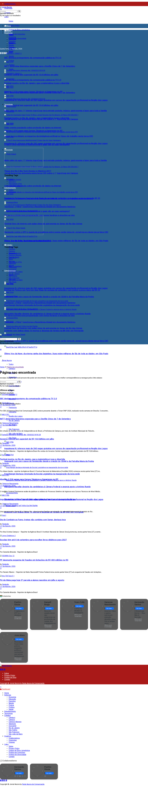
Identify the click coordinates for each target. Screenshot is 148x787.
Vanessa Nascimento (10, 423)
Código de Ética (10, 677)
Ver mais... (19, 608)
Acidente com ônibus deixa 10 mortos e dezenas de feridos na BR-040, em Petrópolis (44, 331)
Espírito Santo (14, 257)
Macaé (11, 265)
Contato (7, 679)
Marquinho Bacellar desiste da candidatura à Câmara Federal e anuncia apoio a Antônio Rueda (47, 487)
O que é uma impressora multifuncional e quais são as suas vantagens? (37, 144)
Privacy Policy (14, 25)
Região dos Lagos (16, 416)
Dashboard (6, 689)
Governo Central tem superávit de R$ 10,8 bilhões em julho (31, 105)
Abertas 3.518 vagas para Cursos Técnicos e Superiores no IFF (33, 130)
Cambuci (12, 369)
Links (6, 17)
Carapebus (13, 253)
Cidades (9, 245)
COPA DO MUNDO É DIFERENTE (78, 611)
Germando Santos (139, 603)
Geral (11, 43)
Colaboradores (9, 4)
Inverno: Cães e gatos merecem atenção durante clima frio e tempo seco (110, 617)
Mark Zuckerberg (15, 266)
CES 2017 (12, 182)
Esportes (12, 41)
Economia (12, 37)
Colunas (12, 742)
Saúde (11, 69)
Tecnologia (8, 104)
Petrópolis (13, 268)
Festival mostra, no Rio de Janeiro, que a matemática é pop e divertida (36, 83)
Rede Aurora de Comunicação (33, 683)
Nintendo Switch (15, 180)
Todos (11, 35)
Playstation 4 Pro (15, 262)
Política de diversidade (17, 38)
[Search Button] (19, 11)
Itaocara (12, 261)
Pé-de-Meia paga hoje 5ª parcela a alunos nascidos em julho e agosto (32, 580)
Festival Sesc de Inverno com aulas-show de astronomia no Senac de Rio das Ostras (43, 328)
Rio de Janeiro (14, 421)
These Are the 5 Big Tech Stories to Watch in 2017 (27, 171)
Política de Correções (17, 34)
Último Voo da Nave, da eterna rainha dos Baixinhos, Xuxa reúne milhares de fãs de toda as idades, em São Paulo (56, 353)
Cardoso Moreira (15, 255)
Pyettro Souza (17, 603)
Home (8, 26)
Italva (11, 259)
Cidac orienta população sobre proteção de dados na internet (32, 186)
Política (11, 65)
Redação (5, 403)
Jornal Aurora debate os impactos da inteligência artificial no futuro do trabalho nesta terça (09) (48, 136)
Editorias (9, 33)
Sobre (11, 21)
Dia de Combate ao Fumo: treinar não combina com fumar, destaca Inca (33, 520)
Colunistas (8, 8)
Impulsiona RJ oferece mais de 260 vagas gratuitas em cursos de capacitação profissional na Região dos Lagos (56, 448)
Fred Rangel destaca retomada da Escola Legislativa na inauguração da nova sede (42, 474)
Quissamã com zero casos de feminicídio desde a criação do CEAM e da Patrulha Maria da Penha (49, 461)
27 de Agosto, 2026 (7, 405)
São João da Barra (15, 433)
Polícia (11, 60)
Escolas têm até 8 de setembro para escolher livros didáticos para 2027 (33, 540)
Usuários (7, 736)
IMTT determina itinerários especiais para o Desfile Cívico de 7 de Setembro (39, 66)
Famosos (12, 192)
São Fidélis (13, 276)
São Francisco (14, 429)
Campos (12, 251)
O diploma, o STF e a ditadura (19, 613)
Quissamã (12, 412)
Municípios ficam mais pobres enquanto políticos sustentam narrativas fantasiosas (19, 649)
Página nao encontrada (15, 367)
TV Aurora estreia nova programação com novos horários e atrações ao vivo (39, 315)
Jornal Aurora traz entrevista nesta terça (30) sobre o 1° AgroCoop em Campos (41, 173)
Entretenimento (10, 188)
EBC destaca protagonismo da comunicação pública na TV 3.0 (32, 80)
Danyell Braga (47, 603)
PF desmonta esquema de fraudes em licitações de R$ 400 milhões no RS (34, 560)
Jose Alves (19, 635)
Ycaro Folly (79, 602)
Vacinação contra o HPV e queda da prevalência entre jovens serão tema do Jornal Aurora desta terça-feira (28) (56, 341)
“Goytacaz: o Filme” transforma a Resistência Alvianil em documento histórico (39, 303)
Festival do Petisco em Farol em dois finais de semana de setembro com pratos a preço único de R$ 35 (52, 290)
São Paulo (12, 282)
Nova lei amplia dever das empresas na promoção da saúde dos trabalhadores (50, 617)
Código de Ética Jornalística (19, 30)
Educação (12, 39)
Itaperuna (12, 263)
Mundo (11, 56)
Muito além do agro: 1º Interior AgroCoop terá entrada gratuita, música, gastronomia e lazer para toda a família (55, 160)
